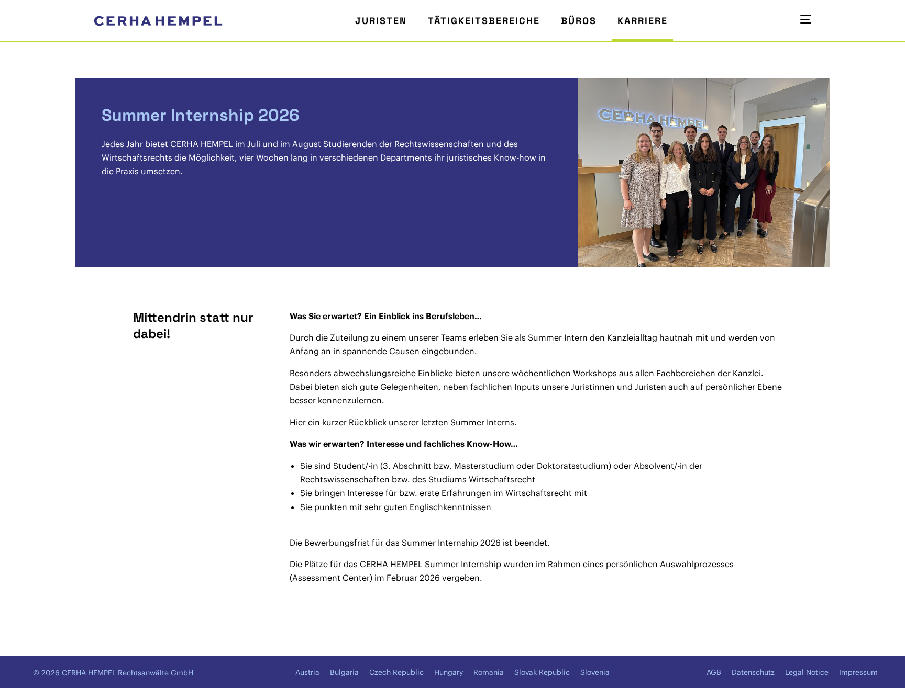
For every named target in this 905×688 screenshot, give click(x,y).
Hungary (448, 672)
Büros (579, 21)
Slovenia (595, 672)
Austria (307, 672)
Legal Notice (807, 672)
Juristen (381, 21)
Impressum (858, 672)
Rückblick (368, 422)
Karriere (642, 21)
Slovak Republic (542, 672)
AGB (714, 672)
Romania (488, 672)
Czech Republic (396, 672)
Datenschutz (753, 672)
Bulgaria (344, 672)
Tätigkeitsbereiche (484, 21)
